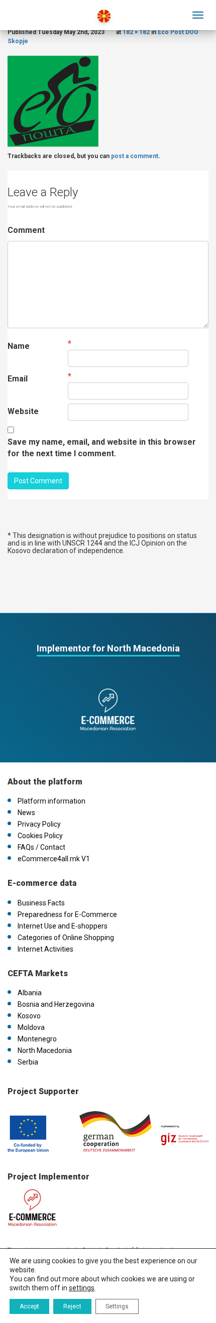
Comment (26, 230)
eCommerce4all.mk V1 (54, 859)
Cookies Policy (40, 836)
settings (81, 1288)
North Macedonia (45, 1050)
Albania (30, 993)
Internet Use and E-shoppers (62, 926)
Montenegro (37, 1039)
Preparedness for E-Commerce (67, 914)
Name (19, 346)
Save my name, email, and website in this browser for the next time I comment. (102, 447)
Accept (29, 1306)
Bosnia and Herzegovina (56, 1004)
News (26, 813)
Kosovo (29, 1016)
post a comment (134, 156)
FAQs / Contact (41, 847)
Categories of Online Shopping (66, 938)
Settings (117, 1306)
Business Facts (41, 903)
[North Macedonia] (51, 9)
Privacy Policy (39, 824)
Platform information (51, 801)
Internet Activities (45, 949)
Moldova (31, 1027)
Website (23, 411)
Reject (72, 1306)
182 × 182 (136, 32)
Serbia (28, 1062)
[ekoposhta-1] (53, 100)
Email (18, 378)
